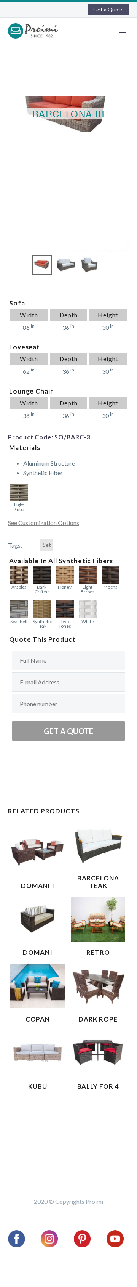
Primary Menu (122, 31)
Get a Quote (108, 9)
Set (47, 545)
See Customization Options (43, 522)
